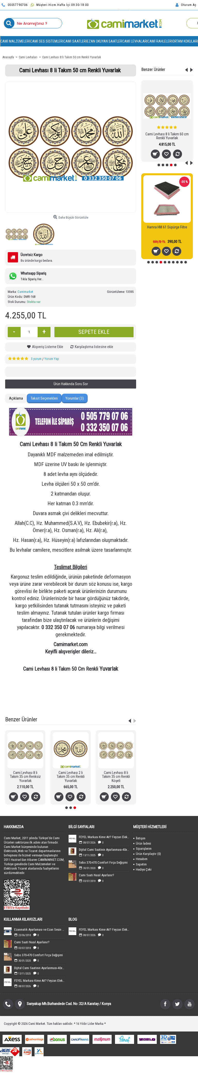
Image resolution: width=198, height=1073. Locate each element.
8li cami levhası (60, 706)
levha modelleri (41, 700)
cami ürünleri (18, 700)
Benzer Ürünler (153, 69)
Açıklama (16, 398)
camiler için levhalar (69, 700)
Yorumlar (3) (74, 398)
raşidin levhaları (120, 700)
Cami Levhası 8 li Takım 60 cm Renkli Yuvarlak (126, 777)
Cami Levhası (45, 693)
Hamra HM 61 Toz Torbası (167, 227)
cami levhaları (23, 693)
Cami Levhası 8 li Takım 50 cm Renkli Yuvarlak (63, 687)
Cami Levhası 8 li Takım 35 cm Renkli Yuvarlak (81, 777)
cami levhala (83, 706)
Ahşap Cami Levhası (111, 687)
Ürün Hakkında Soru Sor (71, 384)
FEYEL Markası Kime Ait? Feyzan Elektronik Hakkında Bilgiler (104, 837)
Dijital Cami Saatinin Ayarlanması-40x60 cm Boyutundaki (104, 850)
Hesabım (141, 859)
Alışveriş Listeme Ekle (47, 347)
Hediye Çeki (144, 869)
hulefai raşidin (96, 700)
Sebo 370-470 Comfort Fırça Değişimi (103, 862)
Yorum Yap (51, 359)
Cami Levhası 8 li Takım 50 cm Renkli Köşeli (167, 136)
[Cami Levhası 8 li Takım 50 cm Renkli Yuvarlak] (70, 147)
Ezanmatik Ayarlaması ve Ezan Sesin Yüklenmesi (39, 929)
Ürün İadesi (143, 843)
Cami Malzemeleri (115, 693)
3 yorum (36, 359)
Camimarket (25, 292)
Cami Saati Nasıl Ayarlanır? (96, 875)
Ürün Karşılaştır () (148, 854)
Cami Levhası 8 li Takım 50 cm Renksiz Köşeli (35, 777)
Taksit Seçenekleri (44, 398)
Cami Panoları (90, 693)
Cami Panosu (67, 693)
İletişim (140, 838)
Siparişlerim (144, 849)
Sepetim (141, 864)
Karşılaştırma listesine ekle (94, 347)
